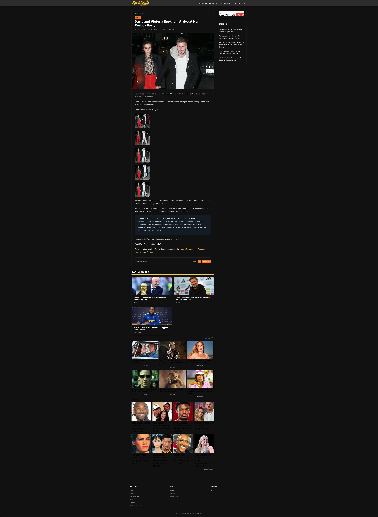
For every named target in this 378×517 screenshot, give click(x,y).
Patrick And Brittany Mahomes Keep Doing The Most (204, 425)
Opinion (132, 502)
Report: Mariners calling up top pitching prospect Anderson (229, 52)
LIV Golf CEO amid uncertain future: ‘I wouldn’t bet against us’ (231, 59)
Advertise (203, 3)
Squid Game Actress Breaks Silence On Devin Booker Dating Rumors (160, 460)
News (131, 490)
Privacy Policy (174, 496)
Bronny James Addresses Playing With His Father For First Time (182, 427)
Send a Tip (213, 3)
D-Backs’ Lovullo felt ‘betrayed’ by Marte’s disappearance (230, 31)
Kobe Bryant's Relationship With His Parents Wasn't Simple (161, 427)
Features (132, 499)
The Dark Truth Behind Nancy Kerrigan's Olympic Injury (140, 458)
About (172, 490)
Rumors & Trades (135, 506)
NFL (234, 3)
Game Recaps (134, 496)
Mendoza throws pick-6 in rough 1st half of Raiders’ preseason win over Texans (231, 45)
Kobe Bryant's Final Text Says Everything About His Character (141, 427)
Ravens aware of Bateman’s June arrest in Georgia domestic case (230, 37)
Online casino (225, 3)
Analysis (132, 493)
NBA (239, 3)
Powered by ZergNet (208, 469)
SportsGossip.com (188, 249)
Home (136, 13)
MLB (245, 3)
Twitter (149, 252)
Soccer (141, 13)
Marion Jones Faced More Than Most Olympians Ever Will (181, 458)
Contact (173, 493)
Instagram (138, 252)
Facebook (202, 249)
